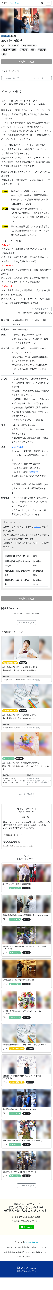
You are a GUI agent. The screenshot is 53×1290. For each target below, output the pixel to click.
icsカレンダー (39, 78)
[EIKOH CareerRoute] (11, 3)
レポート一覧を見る (26, 1186)
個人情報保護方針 (19, 1252)
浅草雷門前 (34, 472)
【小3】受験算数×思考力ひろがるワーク (19, 718)
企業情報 (7, 1252)
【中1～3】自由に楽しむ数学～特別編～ (19, 670)
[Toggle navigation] (48, 3)
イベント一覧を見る (26, 623)
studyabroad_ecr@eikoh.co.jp (21, 846)
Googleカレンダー (13, 78)
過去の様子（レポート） (13, 835)
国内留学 (26, 816)
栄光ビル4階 (17, 447)
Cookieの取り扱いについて (26, 1257)
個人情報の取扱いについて (38, 1252)
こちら (37, 526)
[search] (42, 3)
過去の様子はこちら (41, 309)
